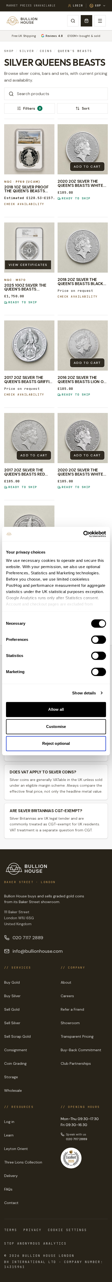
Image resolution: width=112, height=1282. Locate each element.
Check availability (24, 204)
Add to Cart (87, 167)
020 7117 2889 (28, 938)
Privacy (32, 1230)
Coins (46, 51)
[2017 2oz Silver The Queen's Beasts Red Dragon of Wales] (29, 438)
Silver (27, 51)
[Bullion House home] (26, 869)
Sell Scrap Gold (17, 1036)
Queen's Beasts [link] (75, 51)
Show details (84, 693)
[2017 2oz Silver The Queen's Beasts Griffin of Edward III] (29, 345)
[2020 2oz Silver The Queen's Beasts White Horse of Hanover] (83, 438)
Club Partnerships (76, 1063)
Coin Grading (15, 1063)
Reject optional (56, 743)
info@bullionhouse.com (38, 951)
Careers (67, 996)
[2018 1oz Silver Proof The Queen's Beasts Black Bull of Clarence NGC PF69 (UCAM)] (29, 149)
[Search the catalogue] (73, 21)
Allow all (56, 709)
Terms (10, 1230)
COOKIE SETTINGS (67, 1230)
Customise (56, 726)
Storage (11, 1077)
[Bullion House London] (22, 20)
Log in (9, 1121)
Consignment (15, 1050)
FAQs (8, 1189)
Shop (9, 51)
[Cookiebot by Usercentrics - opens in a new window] (83, 534)
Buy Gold (12, 982)
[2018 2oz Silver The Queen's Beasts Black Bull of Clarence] (83, 247)
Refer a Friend (72, 1009)
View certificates (28, 265)
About (66, 982)
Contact (11, 1202)
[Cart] (86, 21)
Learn (9, 1135)
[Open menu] (100, 21)
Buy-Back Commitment (81, 1050)
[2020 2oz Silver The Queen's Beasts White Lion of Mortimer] (83, 149)
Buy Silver (12, 996)
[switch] (98, 639)
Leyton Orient (16, 1148)
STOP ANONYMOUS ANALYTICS (35, 1243)
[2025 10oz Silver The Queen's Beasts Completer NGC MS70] (29, 247)
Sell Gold (12, 1009)
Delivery (11, 1175)
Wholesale (13, 1090)
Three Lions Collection (23, 1162)
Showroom (70, 1023)
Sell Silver (12, 1023)
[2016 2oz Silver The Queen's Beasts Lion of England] (83, 345)
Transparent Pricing (77, 1036)
